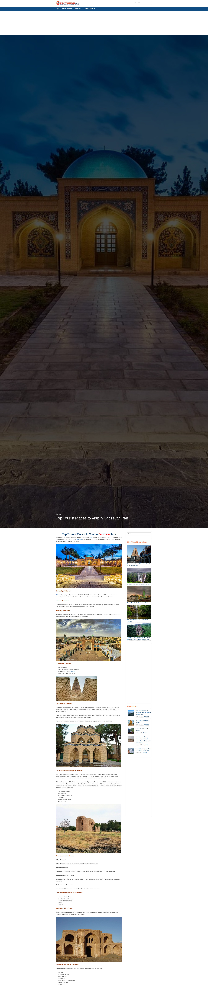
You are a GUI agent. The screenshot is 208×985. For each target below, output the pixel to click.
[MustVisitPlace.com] (67, 3)
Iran (59, 514)
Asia (57, 514)
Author (144, 732)
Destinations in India (66, 8)
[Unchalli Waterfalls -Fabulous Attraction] (131, 728)
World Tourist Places (90, 8)
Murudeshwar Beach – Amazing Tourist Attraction (138, 602)
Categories (78, 8)
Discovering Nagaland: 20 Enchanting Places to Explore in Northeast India (143, 712)
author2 (145, 752)
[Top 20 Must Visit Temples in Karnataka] (131, 720)
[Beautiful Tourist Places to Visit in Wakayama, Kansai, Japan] (131, 748)
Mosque (73, 671)
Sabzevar (79, 539)
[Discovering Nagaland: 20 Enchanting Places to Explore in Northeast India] (131, 710)
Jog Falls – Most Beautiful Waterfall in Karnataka (138, 584)
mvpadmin (146, 716)
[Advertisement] (104, 23)
